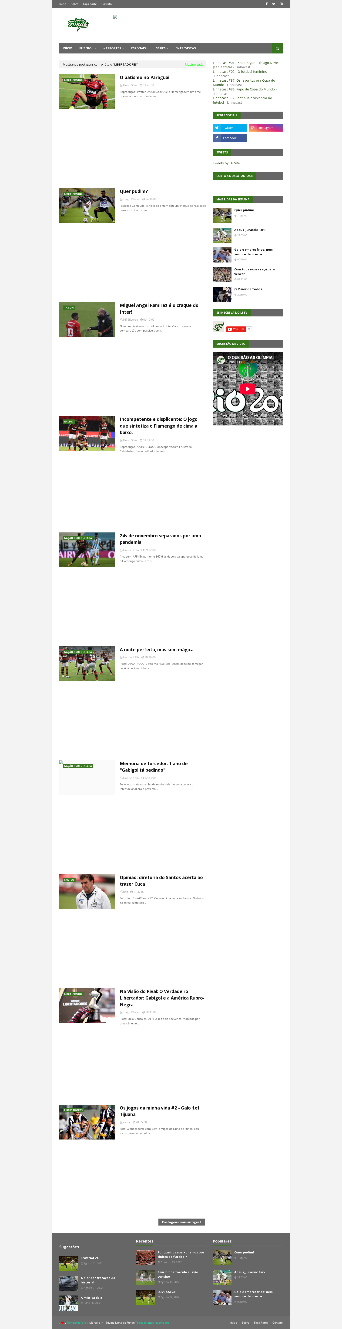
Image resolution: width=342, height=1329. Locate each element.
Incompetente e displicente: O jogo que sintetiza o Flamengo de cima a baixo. (159, 425)
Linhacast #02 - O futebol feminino (240, 71)
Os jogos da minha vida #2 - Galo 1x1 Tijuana (160, 1111)
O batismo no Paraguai (144, 77)
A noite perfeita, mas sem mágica (157, 650)
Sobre (74, 4)
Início (62, 4)
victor (126, 1122)
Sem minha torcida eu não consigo (178, 1274)
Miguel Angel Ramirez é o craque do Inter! (159, 308)
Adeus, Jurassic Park (249, 230)
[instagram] (281, 4)
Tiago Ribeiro (131, 199)
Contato (106, 4)
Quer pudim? (134, 191)
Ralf (125, 892)
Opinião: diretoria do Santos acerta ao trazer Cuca (161, 880)
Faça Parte (261, 1323)
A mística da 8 (91, 1298)
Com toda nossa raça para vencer (254, 271)
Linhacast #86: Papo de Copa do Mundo (244, 89)
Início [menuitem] (67, 48)
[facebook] (267, 4)
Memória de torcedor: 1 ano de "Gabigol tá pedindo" (154, 767)
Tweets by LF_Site (226, 163)
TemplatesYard (76, 1323)
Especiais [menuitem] (138, 48)
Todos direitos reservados (152, 1323)
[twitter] (273, 4)
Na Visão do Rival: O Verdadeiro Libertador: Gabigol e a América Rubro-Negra (162, 998)
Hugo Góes (130, 85)
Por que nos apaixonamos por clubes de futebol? (181, 1254)
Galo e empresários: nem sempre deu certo (253, 251)
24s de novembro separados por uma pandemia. (160, 539)
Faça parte (90, 4)
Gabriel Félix (131, 550)
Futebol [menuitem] (86, 48)
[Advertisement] (132, 148)
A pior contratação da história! (98, 1280)
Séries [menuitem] (161, 48)
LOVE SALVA (90, 1258)
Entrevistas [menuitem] (186, 48)
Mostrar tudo (194, 64)
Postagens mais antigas (180, 1222)
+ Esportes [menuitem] (112, 48)
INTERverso (130, 320)
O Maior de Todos (248, 289)
